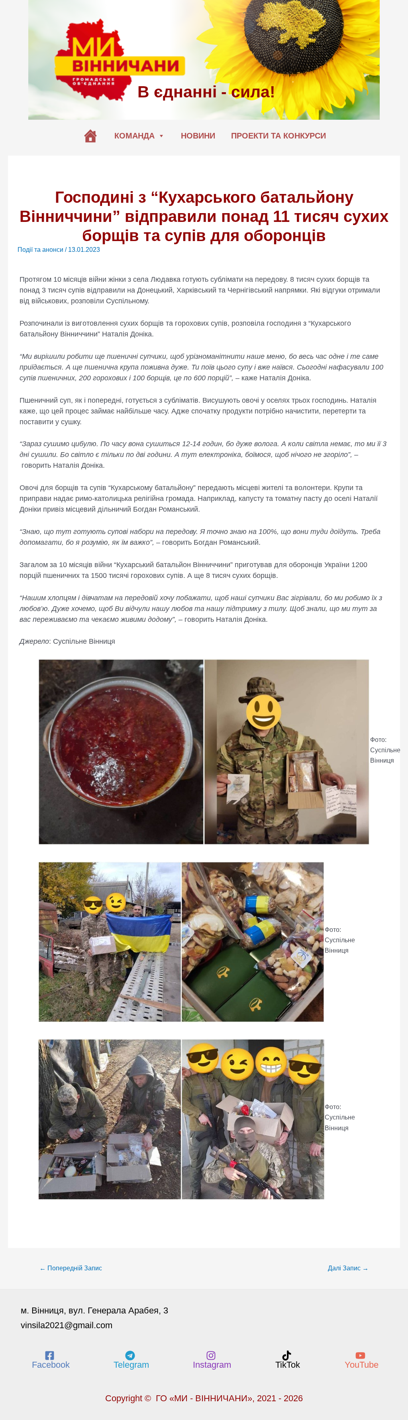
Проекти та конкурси (278, 135)
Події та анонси (40, 249)
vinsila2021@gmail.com (66, 1325)
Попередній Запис (70, 1268)
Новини (198, 135)
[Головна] (90, 136)
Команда (134, 135)
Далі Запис (348, 1268)
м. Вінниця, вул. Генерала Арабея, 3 (94, 1310)
